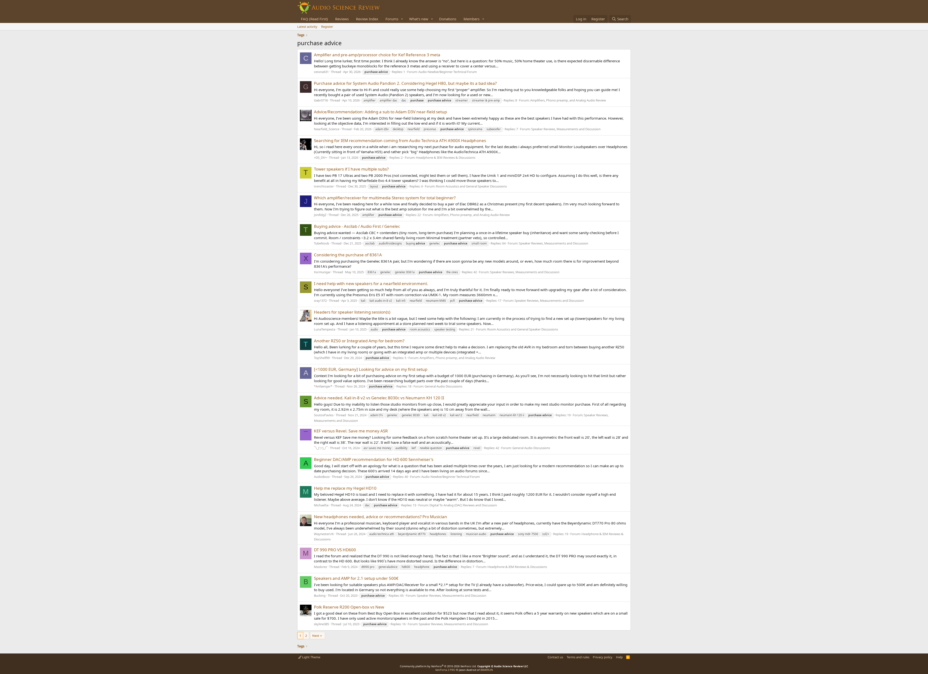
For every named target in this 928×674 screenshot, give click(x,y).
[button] (402, 19)
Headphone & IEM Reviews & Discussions (445, 157)
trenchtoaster (324, 186)
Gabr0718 (321, 100)
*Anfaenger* (323, 386)
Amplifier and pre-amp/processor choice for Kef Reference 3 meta (377, 54)
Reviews (342, 18)
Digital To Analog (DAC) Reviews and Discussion (463, 505)
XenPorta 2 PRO (445, 670)
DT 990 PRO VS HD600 (335, 549)
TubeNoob (321, 243)
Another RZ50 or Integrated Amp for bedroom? (359, 341)
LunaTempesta (324, 329)
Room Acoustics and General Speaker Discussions (471, 186)
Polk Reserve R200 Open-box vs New (349, 607)
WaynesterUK (324, 534)
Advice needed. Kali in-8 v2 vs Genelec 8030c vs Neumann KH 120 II (379, 398)
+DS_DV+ (320, 157)
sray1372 (320, 300)
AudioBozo (322, 476)
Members (471, 18)
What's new (418, 18)
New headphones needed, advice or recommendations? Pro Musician (380, 516)
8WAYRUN (486, 670)
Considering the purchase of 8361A (348, 255)
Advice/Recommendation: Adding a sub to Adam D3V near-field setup (380, 112)
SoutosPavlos (324, 415)
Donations (447, 18)
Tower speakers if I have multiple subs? (351, 169)
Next (315, 635)
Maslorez (320, 567)
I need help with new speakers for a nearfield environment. (371, 283)
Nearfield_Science (326, 129)
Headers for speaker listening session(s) (352, 312)
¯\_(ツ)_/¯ (321, 448)
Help (619, 657)
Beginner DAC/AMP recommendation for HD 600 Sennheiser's (373, 459)
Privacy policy (602, 657)
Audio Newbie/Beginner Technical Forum (447, 72)
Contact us (555, 657)
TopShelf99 (322, 358)
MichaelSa (321, 505)
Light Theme (310, 657)
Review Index (367, 18)
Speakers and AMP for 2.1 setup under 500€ (356, 578)
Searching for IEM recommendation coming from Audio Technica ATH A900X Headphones (400, 140)
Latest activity (307, 26)
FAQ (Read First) (314, 18)
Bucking (320, 595)
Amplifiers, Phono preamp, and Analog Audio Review (568, 100)
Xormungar (322, 272)
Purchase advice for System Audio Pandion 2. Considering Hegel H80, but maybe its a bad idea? (405, 83)
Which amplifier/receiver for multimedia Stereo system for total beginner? (385, 198)
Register (327, 26)
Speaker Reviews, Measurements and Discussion (566, 129)
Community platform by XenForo (438, 666)
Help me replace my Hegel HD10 (345, 488)
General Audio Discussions (443, 386)
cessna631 (321, 72)
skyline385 (321, 624)
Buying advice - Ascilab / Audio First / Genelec (357, 226)
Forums (391, 18)
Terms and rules (578, 657)
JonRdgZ (320, 215)
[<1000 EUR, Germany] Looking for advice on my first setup (370, 369)
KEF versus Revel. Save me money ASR (351, 431)
